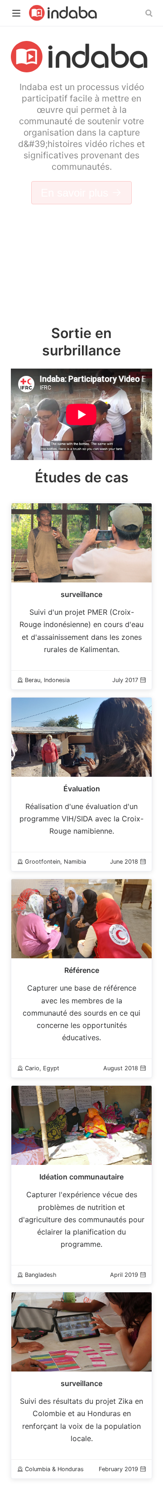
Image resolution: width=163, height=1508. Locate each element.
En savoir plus (76, 193)
